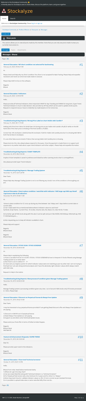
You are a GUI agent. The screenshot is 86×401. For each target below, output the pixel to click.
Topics (13, 50)
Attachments (21, 50)
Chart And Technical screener (29, 360)
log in (33, 23)
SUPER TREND (35, 337)
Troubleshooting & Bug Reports (15, 121)
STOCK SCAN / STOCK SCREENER (30, 245)
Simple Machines (17, 397)
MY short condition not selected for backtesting (36, 64)
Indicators (22, 94)
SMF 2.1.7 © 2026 (7, 397)
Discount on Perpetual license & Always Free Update (38, 297)
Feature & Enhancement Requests (16, 337)
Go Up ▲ (81, 397)
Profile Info (6, 34)
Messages (5, 50)
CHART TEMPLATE (34, 152)
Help (75, 397)
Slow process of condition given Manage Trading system (48, 279)
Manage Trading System (36, 170)
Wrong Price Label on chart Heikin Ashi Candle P (45, 121)
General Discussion (10, 64)
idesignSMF (26, 397)
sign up (39, 23)
